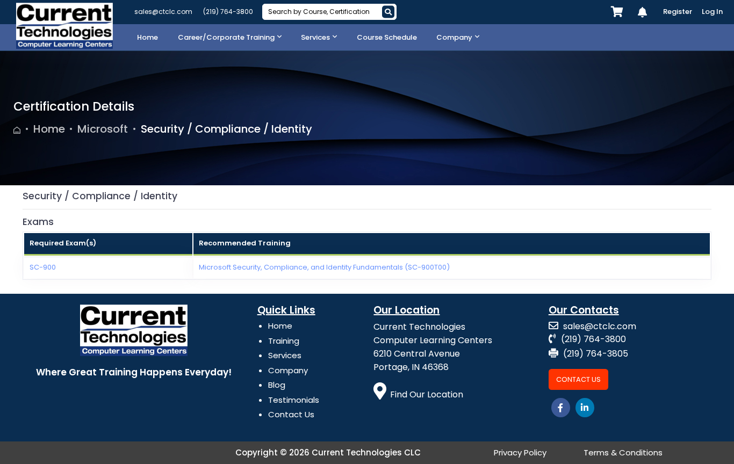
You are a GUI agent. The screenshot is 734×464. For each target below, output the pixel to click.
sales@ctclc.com (163, 11)
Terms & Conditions (623, 452)
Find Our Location (426, 394)
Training (283, 340)
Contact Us (291, 414)
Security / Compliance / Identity (226, 128)
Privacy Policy (520, 452)
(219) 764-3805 (594, 353)
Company (288, 370)
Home (49, 128)
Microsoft (102, 128)
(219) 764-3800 (228, 11)
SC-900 (43, 267)
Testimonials (293, 399)
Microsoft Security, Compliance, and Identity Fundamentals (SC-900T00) (324, 267)
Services (284, 355)
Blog (276, 384)
